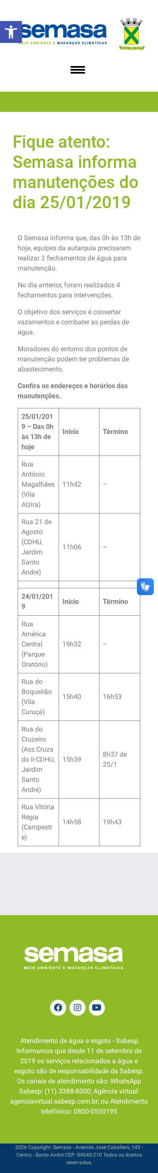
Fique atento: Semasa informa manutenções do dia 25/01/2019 (76, 172)
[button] (11, 32)
